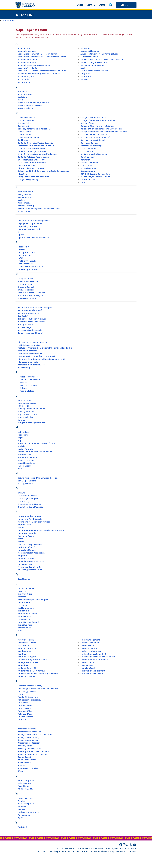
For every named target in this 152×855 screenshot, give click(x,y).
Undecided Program (27, 729)
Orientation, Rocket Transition (31, 507)
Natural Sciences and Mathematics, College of (38, 478)
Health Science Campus (28, 313)
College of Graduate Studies (93, 117)
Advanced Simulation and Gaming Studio (99, 54)
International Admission (28, 362)
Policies (21, 541)
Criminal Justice (87, 179)
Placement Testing (26, 536)
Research (22, 597)
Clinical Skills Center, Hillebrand (31, 168)
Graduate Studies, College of (31, 295)
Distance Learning (26, 205)
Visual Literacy (24, 786)
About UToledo (24, 48)
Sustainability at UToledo (91, 673)
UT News (21, 765)
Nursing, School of (26, 483)
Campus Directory (26, 120)
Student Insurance (88, 648)
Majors (20, 437)
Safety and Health (26, 640)
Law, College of (24, 406)
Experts (21, 234)
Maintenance (23, 435)
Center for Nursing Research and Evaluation (37, 154)
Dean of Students (25, 191)
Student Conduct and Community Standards (38, 673)
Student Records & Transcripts (94, 659)
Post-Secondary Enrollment (30, 544)
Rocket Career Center (27, 613)
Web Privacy (108, 851)
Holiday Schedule (25, 324)
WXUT (20, 818)
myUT (20, 468)
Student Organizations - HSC (93, 654)
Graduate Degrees (26, 290)
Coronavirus (85, 160)
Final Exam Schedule (27, 261)
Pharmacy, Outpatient (28, 533)
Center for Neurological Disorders (32, 151)
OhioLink (21, 493)
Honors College (24, 327)
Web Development (26, 804)
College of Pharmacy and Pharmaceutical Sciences (103, 131)
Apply (91, 5)
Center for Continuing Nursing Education (36, 146)
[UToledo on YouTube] (134, 845)
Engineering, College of (28, 226)
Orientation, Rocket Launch (30, 504)
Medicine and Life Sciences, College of (35, 452)
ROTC (20, 630)
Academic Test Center (28, 68)
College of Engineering (28, 179)
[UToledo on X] (131, 845)
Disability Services (26, 203)
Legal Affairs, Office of (28, 414)
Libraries (21, 420)
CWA (82, 182)
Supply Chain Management (92, 671)
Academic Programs (27, 62)
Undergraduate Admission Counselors (35, 734)
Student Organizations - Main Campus (97, 657)
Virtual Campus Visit (27, 780)
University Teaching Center (30, 748)
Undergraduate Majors (28, 740)
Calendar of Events (26, 117)
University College (26, 746)
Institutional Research (27, 350)
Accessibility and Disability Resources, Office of (39, 73)
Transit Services (25, 708)
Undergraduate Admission (29, 731)
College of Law (87, 123)
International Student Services (31, 365)
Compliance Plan (88, 148)
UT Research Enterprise (28, 768)
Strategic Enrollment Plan (29, 662)
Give (102, 5)
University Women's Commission (32, 754)
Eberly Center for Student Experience (34, 220)
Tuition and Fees (25, 714)
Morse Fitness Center (27, 463)
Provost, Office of (25, 564)
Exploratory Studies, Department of (33, 237)
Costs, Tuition (86, 165)
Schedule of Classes (27, 642)
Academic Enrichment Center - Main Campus (38, 54)
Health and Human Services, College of (35, 307)
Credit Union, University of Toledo (95, 177)
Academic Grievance (27, 59)
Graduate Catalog (26, 284)
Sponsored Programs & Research (32, 659)
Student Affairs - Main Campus (31, 671)
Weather (21, 801)
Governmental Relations (28, 281)
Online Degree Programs (28, 498)
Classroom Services (26, 165)
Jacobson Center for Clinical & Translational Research (30, 380)
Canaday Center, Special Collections (34, 129)
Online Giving (23, 501)
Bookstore (22, 97)
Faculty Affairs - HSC (27, 252)
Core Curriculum (87, 157)
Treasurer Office (25, 711)
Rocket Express (24, 616)
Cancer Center (24, 131)
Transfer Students (26, 705)
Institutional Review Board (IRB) (32, 353)
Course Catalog (87, 171)
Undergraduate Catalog (28, 737)
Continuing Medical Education (93, 154)
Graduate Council (26, 287)
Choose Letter (8, 20)
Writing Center (24, 815)
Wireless (21, 809)
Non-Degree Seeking (27, 481)
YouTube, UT (23, 827)
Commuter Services (89, 143)
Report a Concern (63, 851)
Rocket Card (23, 611)
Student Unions (87, 662)
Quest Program (24, 579)
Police (20, 539)
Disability (22, 200)
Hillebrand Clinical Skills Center (31, 321)
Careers (50, 851)
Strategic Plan (24, 665)
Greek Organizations (27, 298)
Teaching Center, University (30, 686)
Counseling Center (88, 168)
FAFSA (20, 258)
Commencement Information (93, 134)
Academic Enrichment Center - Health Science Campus (42, 56)
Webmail (22, 806)
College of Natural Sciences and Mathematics (101, 129)
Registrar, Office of (26, 594)
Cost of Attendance (89, 162)
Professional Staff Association (31, 553)
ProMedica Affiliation (27, 558)
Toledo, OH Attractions (28, 697)
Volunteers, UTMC (25, 789)
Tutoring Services (25, 717)
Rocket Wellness (25, 625)
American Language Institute (93, 62)
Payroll (21, 527)
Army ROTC (85, 73)
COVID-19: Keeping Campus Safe (95, 174)
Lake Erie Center (25, 400)
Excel (20, 232)
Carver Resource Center (28, 137)
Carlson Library (24, 134)
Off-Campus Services (27, 495)
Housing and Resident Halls (30, 330)
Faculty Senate (24, 255)
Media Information (26, 449)
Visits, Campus (24, 783)
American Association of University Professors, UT (102, 59)
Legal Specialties (25, 417)
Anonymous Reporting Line (92, 65)
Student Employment (27, 676)
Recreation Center (26, 588)
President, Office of (26, 547)
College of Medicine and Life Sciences (97, 126)
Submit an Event (87, 668)
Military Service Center (27, 457)
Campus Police (24, 123)
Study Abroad (86, 665)
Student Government (89, 642)
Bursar (20, 100)
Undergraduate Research (29, 743)
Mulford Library (24, 466)
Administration (24, 82)
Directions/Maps (25, 197)
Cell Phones (23, 140)
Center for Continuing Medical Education (36, 143)
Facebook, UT (24, 247)
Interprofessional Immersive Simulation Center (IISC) (41, 359)
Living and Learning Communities (32, 423)
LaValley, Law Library (27, 403)
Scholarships (23, 645)
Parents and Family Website (30, 519)
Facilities (21, 249)
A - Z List (41, 851)
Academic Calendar (27, 51)
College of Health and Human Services (97, 120)
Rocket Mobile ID (25, 619)
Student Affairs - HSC (27, 668)
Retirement (23, 605)
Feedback (120, 851)
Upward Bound (24, 757)
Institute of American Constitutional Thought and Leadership (45, 348)
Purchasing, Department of (30, 570)
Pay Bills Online (24, 524)
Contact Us (131, 851)
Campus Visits (24, 126)
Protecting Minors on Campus (31, 561)
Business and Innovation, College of (34, 102)
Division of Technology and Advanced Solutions (39, 208)
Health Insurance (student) (30, 310)
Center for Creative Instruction (31, 148)
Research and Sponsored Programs (33, 599)
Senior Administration (27, 648)
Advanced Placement (90, 51)
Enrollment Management (29, 229)
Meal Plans (22, 446)
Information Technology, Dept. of (32, 342)
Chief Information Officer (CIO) (32, 160)
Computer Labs (87, 151)
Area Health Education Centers (94, 71)
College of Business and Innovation (33, 177)
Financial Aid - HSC (26, 264)
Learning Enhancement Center (31, 408)
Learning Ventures (26, 411)
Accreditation (24, 79)
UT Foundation (24, 762)
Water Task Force (25, 798)
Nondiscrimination (80, 851)
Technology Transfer (27, 691)
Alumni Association (89, 56)
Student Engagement (90, 640)
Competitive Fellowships (91, 146)
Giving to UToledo (26, 278)
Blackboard (23, 91)
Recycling (22, 591)
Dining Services (24, 194)
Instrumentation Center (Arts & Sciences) (36, 356)
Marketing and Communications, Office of (37, 443)
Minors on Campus (26, 460)
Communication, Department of (95, 137)
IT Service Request (26, 367)
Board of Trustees (26, 94)
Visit (80, 5)
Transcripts (23, 702)
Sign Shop (22, 654)
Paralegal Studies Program (29, 516)
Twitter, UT (22, 719)
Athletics (84, 79)
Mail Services (23, 432)
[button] (110, 5)
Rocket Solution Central (28, 622)
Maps (20, 440)
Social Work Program (27, 657)
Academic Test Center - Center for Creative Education (42, 71)
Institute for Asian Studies (29, 345)
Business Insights (25, 108)
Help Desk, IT (23, 316)
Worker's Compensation (28, 812)
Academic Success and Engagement (34, 65)
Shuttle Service (24, 651)
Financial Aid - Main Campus (30, 266)
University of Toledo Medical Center (33, 751)
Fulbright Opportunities (28, 269)
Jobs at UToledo (27, 391)
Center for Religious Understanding (33, 157)
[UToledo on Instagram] (124, 845)
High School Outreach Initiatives (32, 319)
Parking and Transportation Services (34, 522)
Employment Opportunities (30, 223)
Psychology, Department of (30, 567)
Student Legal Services (90, 651)
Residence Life (24, 602)
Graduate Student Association (31, 293)
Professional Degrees (27, 550)
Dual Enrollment (25, 211)
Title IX (20, 694)
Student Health (87, 645)
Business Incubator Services (30, 105)
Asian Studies (86, 76)
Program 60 (23, 555)
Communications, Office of (92, 140)
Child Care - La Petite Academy (32, 162)
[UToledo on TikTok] (127, 845)
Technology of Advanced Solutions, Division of (38, 688)
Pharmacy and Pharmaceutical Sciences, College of (41, 530)
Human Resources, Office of (30, 333)
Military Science (24, 454)
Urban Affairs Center (27, 760)
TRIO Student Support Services (31, 700)
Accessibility (96, 851)
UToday (21, 771)
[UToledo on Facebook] (120, 845)
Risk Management (26, 608)
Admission (85, 48)
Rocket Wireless (25, 628)
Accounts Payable (26, 76)
